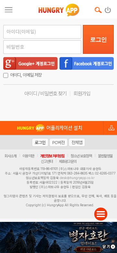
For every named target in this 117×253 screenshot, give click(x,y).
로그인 (98, 39)
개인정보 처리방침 (52, 156)
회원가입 (81, 93)
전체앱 (77, 142)
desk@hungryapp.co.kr (77, 178)
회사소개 (10, 156)
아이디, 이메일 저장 (26, 75)
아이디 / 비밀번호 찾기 (45, 93)
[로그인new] (108, 8)
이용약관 (28, 156)
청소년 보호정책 (81, 156)
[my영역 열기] (8, 9)
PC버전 (58, 142)
